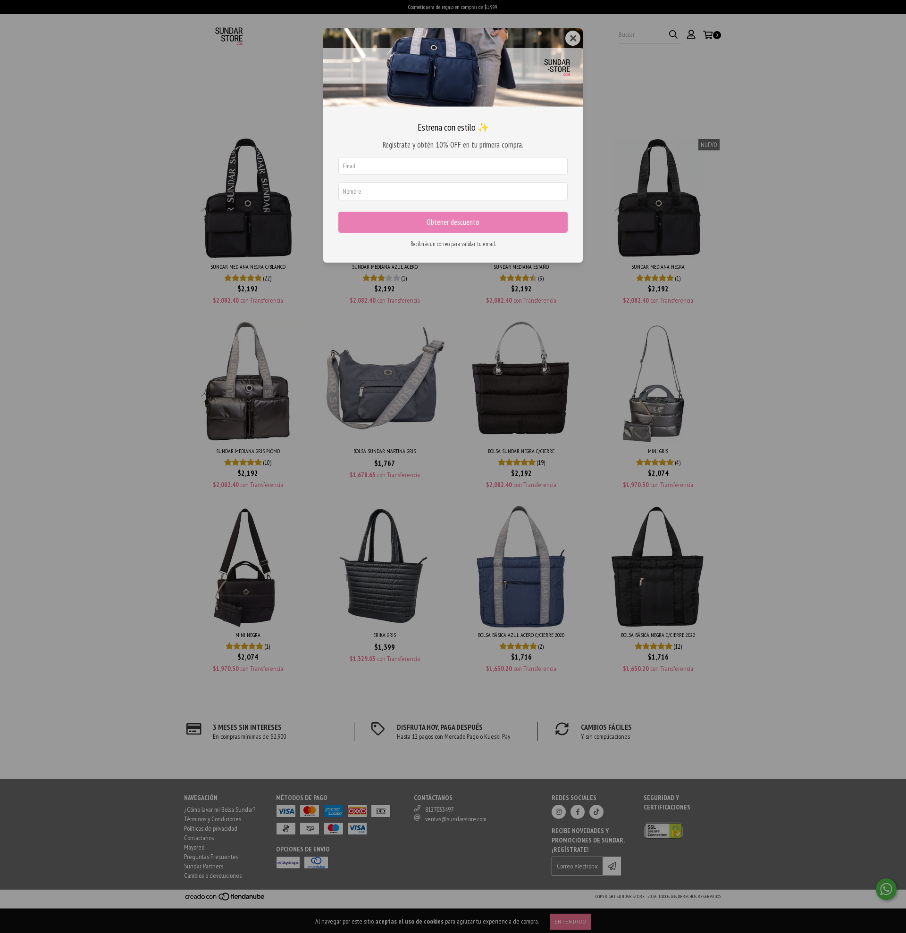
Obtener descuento (453, 222)
